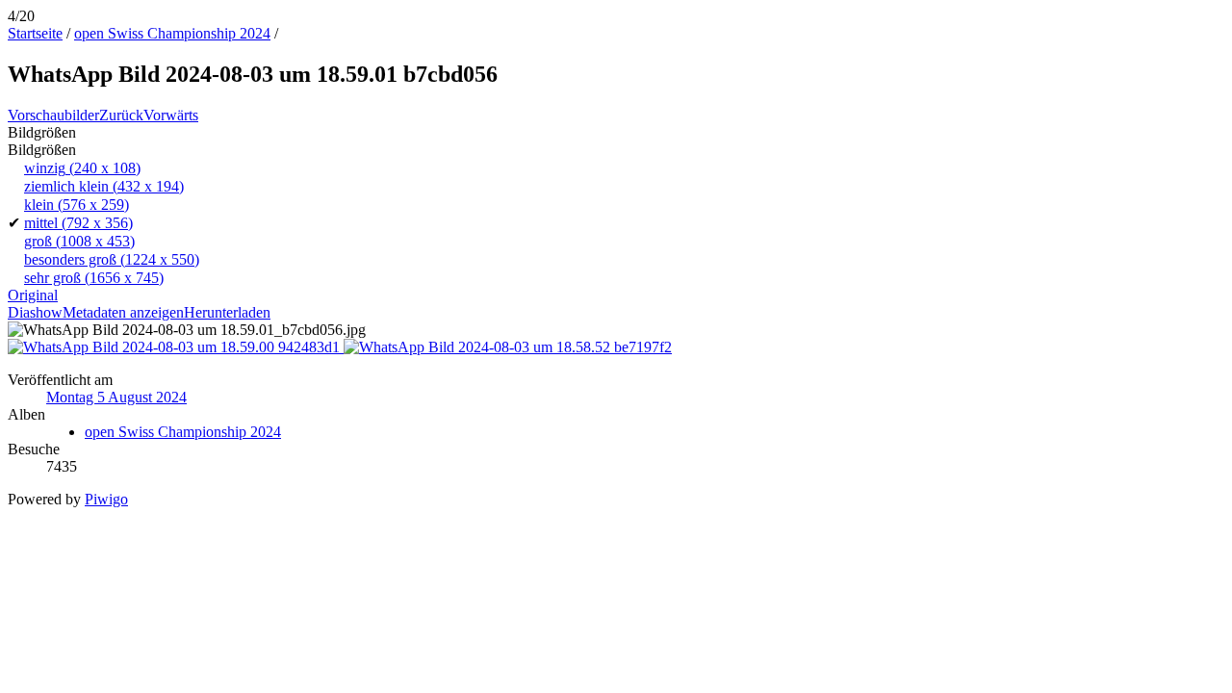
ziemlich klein (104, 186)
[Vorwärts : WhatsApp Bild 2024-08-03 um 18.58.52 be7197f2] (508, 347)
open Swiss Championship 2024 (172, 33)
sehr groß (94, 278)
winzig (82, 168)
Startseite (35, 33)
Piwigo (106, 499)
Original (33, 295)
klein (76, 204)
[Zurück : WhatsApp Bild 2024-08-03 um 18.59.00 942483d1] (176, 347)
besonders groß (111, 259)
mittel (78, 223)
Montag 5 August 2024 (116, 397)
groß (79, 241)
